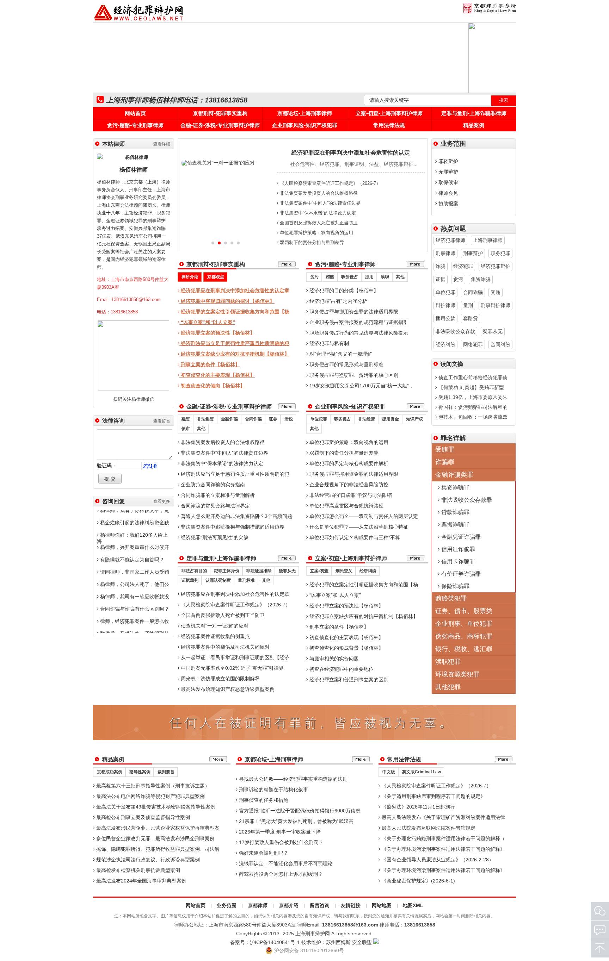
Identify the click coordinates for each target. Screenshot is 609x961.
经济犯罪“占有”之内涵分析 (337, 301)
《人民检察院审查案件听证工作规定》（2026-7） (329, 183)
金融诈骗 (229, 419)
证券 (273, 419)
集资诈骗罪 (454, 488)
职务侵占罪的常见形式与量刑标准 (345, 364)
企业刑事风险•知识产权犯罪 (304, 125)
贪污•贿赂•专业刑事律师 (135, 125)
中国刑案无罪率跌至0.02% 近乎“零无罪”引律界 (231, 668)
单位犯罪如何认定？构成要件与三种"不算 (354, 537)
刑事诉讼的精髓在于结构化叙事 (273, 789)
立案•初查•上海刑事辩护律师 (389, 113)
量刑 (468, 305)
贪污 (314, 276)
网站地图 (382, 905)
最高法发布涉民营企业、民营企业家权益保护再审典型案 (157, 828)
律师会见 (447, 193)
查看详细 (161, 144)
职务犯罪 (500, 253)
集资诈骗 (481, 279)
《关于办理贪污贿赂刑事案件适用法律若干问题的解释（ (442, 838)
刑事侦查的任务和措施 (263, 800)
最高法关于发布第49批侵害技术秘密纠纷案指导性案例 (155, 807)
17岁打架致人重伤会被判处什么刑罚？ (281, 842)
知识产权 (414, 419)
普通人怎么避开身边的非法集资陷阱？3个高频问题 (235, 516)
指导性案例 (139, 771)
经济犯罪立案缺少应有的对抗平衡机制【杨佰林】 (234, 354)
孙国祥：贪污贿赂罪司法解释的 (472, 407)
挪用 (369, 276)
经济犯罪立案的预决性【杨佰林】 (217, 333)
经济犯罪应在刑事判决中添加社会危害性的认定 (350, 153)
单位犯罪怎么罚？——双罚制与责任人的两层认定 (363, 516)
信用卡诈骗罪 (457, 561)
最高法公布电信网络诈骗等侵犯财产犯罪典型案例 (150, 796)
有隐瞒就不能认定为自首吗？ (131, 559)
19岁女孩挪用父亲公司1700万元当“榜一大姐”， (361, 385)
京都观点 (215, 276)
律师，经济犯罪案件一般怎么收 (134, 621)
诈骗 (440, 266)
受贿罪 (444, 449)
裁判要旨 (166, 771)
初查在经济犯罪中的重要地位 (341, 669)
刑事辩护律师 (495, 305)
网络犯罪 (473, 344)
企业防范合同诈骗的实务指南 (212, 484)
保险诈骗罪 (454, 586)
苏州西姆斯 (338, 942)
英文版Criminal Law (421, 771)
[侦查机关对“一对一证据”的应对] (218, 163)
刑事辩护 (473, 253)
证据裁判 (190, 580)
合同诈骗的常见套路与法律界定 (214, 505)
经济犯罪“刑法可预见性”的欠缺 (213, 537)
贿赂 (330, 276)
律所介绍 (190, 276)
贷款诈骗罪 (454, 512)
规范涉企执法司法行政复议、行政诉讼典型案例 (147, 859)
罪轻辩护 (447, 161)
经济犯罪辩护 (495, 266)
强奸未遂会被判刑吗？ (263, 853)
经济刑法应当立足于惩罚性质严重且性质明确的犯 (234, 343)
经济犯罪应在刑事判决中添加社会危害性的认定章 (234, 290)
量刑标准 (246, 580)
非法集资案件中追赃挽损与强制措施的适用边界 (231, 527)
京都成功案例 (109, 771)
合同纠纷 (500, 344)
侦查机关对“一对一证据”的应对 (213, 626)
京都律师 (257, 905)
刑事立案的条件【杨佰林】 (209, 364)
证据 (440, 279)
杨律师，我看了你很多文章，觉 (134, 510)
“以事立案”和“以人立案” (207, 322)
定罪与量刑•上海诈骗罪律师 (473, 113)
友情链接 (351, 905)
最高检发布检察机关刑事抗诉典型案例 (137, 870)
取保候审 (447, 182)
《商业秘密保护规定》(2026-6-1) (417, 881)
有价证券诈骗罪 (460, 574)
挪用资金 (390, 419)
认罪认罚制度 (218, 580)
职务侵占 (349, 276)
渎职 (385, 276)
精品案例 (473, 125)
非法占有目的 (194, 570)
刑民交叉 (344, 570)
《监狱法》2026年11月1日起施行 (417, 807)
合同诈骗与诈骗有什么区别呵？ (134, 609)
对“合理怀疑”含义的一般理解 (340, 354)
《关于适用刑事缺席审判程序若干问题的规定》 (432, 796)
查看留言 (161, 420)
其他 (400, 276)
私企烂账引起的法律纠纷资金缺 (134, 522)
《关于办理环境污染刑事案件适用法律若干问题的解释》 (442, 849)
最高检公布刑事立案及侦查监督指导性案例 (142, 817)
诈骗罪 (444, 462)
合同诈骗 (253, 419)
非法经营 (366, 419)
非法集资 (205, 419)
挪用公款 (445, 318)
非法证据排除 (259, 570)
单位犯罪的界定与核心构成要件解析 (348, 463)
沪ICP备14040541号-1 (275, 942)
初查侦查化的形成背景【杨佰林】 (345, 648)
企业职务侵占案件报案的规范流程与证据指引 (358, 322)
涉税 (288, 419)
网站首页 (135, 113)
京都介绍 (289, 905)
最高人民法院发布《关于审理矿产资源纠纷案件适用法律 (442, 817)
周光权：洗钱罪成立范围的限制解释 (219, 678)
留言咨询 (320, 905)
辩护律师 (445, 305)
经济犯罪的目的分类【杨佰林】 (343, 290)
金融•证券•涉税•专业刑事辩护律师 (220, 125)
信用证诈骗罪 (457, 549)
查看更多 (161, 501)
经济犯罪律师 (450, 240)
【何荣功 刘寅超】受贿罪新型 (470, 387)
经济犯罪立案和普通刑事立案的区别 (348, 679)
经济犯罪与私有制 (328, 343)
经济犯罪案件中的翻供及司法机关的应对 (224, 647)
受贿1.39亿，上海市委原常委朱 (472, 397)
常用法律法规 (389, 125)
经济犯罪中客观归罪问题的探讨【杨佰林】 (227, 301)
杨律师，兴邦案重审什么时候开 (134, 547)
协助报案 (447, 203)
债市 (186, 428)
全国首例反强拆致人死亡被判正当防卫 (318, 222)
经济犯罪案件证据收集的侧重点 (214, 636)
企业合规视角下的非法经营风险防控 (348, 484)
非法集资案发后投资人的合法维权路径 (318, 193)
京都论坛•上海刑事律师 (304, 113)
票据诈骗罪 (454, 525)
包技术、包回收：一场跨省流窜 (472, 417)
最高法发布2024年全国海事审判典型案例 (140, 881)
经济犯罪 (463, 266)
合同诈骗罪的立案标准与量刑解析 (217, 495)
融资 (186, 419)
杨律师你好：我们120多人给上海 (132, 538)
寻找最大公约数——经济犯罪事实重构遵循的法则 (292, 779)
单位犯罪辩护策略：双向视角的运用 (315, 232)
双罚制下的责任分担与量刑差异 (311, 242)
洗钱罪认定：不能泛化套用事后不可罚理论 (285, 863)
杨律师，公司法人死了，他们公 (134, 584)
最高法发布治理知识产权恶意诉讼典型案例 (227, 689)
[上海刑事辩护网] (139, 21)
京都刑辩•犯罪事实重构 (220, 113)
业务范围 (226, 905)
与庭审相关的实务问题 (333, 658)
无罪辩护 (447, 172)
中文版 (388, 771)
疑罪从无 (287, 570)
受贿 (495, 292)
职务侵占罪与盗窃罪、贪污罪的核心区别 (353, 375)
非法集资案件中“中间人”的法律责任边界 (319, 203)
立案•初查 (319, 570)
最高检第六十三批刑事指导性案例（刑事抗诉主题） (152, 785)
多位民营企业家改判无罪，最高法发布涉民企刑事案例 (155, 838)
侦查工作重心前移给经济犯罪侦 (472, 377)
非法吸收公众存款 (455, 331)
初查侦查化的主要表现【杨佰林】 (217, 375)
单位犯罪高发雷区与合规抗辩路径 (345, 505)
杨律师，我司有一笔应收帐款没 (134, 596)
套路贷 (470, 318)
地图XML (413, 905)
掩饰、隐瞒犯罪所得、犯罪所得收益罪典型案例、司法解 (157, 849)
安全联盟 (362, 942)
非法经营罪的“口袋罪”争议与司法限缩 (350, 495)
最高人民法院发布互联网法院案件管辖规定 (427, 828)
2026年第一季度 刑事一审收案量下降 (279, 832)
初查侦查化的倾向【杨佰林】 (212, 385)
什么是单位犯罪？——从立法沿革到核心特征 (358, 527)
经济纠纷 (367, 570)
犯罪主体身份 (226, 570)
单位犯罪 (318, 419)
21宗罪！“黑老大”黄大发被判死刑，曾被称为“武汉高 (295, 821)
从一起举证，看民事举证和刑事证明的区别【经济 (234, 657)
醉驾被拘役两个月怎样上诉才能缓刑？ (280, 874)
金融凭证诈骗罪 (460, 537)
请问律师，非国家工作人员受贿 (134, 572)
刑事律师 (445, 253)
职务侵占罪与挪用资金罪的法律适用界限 (353, 311)
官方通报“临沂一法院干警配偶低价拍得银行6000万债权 (299, 810)
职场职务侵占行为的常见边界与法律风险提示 (358, 333)
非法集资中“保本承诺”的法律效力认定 (317, 213)
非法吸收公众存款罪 (466, 500)
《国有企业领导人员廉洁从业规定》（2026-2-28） (437, 859)
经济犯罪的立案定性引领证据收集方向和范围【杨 (234, 311)
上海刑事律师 (488, 240)
